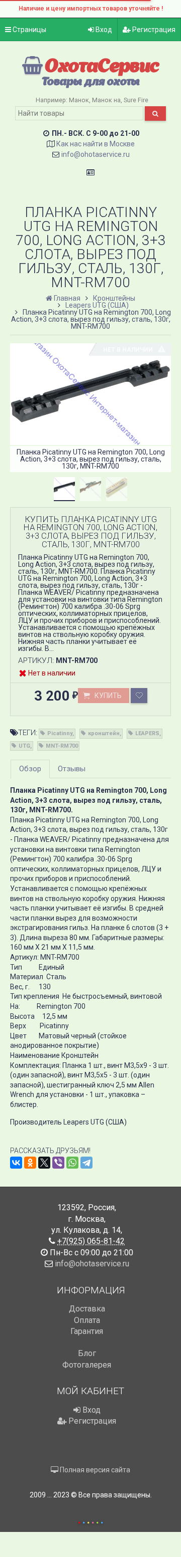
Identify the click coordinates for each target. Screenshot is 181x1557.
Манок (79, 100)
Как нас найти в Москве (95, 144)
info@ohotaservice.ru (95, 154)
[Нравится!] (139, 695)
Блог (87, 1353)
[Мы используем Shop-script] (90, 1521)
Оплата (87, 1320)
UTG (24, 746)
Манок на (106, 100)
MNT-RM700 (62, 746)
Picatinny (59, 733)
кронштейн (104, 733)
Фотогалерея (86, 1365)
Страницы (28, 30)
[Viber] (58, 1163)
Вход (103, 30)
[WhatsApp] (72, 1163)
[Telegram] (86, 1163)
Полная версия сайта (94, 1470)
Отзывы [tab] (71, 768)
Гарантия (86, 1331)
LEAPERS (147, 733)
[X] (44, 1163)
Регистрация (153, 30)
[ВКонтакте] (16, 1163)
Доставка (87, 1308)
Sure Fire (136, 100)
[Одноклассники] (30, 1163)
